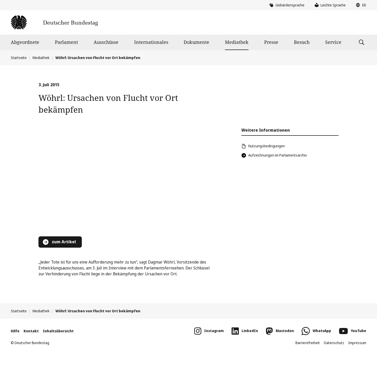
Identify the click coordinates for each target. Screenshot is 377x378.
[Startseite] (54, 22)
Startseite (19, 57)
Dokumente (196, 42)
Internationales (151, 42)
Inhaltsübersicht (58, 330)
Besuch (302, 42)
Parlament (66, 42)
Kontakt (31, 330)
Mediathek (237, 42)
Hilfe (15, 330)
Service (333, 42)
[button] (359, 5)
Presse (271, 42)
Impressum (357, 342)
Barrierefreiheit (307, 342)
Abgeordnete (25, 42)
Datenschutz (334, 342)
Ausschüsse (106, 42)
